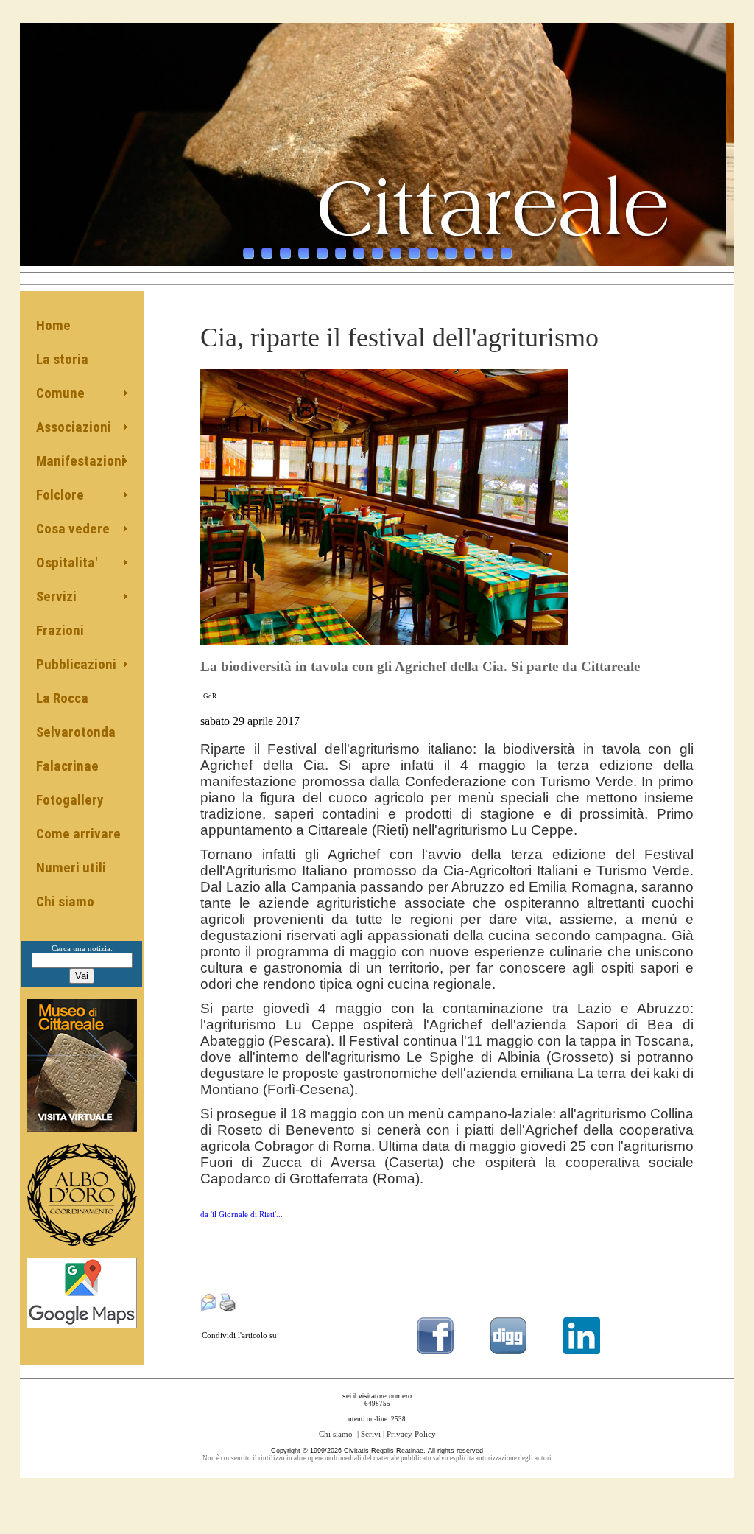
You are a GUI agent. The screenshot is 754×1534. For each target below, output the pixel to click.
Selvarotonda (76, 732)
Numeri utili (71, 867)
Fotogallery (69, 799)
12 (451, 253)
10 (414, 253)
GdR (209, 696)
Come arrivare (78, 833)
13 (469, 253)
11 (432, 253)
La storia (62, 359)
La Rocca (62, 698)
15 (506, 253)
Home (53, 325)
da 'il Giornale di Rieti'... (241, 1215)
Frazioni (60, 630)
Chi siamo (65, 901)
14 (488, 253)
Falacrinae (67, 765)
